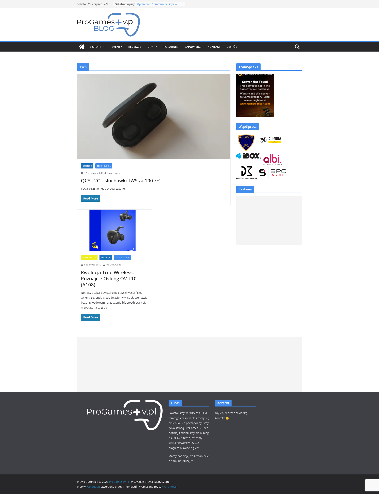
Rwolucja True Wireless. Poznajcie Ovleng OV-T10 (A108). (109, 278)
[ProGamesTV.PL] (81, 47)
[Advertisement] (269, 220)
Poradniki (170, 47)
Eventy (117, 47)
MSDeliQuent (113, 264)
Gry (150, 47)
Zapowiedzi (193, 47)
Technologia (104, 166)
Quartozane (113, 173)
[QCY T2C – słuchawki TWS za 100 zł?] (153, 116)
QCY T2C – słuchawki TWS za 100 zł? (120, 180)
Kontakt (214, 47)
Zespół (232, 47)
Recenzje (134, 47)
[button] (103, 47)
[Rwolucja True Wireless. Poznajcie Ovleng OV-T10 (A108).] (114, 230)
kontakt (220, 418)
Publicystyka (89, 257)
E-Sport (95, 47)
